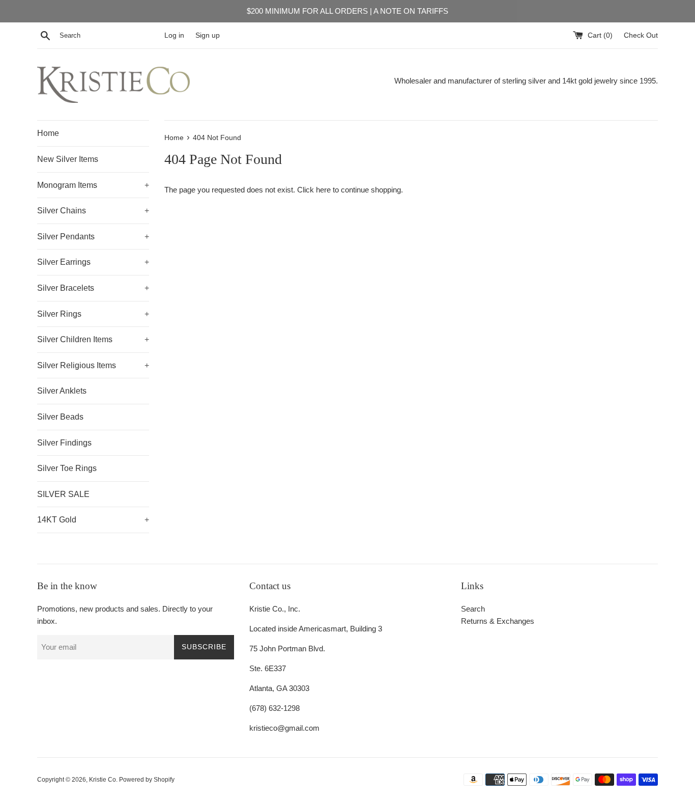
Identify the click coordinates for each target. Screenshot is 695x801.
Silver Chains (93, 210)
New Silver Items (67, 159)
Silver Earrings (93, 262)
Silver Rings (93, 314)
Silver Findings (64, 442)
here (323, 189)
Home (48, 133)
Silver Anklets (61, 390)
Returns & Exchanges (497, 621)
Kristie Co (102, 779)
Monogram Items (93, 185)
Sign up (207, 35)
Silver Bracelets (93, 288)
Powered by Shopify (147, 779)
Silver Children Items (93, 339)
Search (473, 608)
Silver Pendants (93, 236)
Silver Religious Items (93, 365)
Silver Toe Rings (67, 468)
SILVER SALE (63, 494)
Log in (174, 35)
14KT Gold (93, 519)
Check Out (641, 35)
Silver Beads (60, 416)
